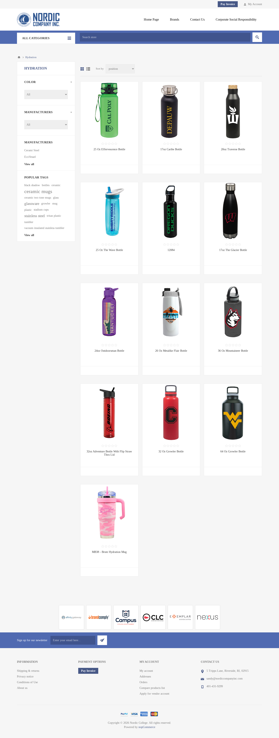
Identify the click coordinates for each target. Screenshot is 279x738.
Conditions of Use (27, 682)
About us (22, 687)
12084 (171, 250)
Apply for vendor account (154, 693)
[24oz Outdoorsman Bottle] (109, 312)
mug (54, 203)
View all (29, 164)
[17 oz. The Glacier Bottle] (233, 211)
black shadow (32, 185)
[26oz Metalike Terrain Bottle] (171, 312)
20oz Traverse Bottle (233, 149)
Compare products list (152, 687)
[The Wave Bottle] (109, 211)
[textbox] (165, 37)
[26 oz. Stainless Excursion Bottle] (171, 211)
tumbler (28, 222)
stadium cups (41, 209)
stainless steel (34, 216)
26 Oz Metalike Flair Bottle (171, 350)
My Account (255, 4)
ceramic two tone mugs (37, 197)
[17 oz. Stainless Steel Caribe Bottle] (171, 110)
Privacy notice (25, 676)
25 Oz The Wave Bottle (109, 250)
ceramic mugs (38, 191)
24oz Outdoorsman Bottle (109, 350)
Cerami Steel (31, 150)
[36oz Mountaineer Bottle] (233, 312)
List (88, 69)
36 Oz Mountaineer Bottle (233, 350)
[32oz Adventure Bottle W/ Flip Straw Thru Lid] (109, 412)
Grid (82, 69)
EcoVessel (30, 156)
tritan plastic (54, 215)
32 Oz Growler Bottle (171, 451)
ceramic (55, 185)
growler (45, 203)
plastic (28, 209)
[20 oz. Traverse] (233, 110)
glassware (31, 203)
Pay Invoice (228, 4)
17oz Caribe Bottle (171, 149)
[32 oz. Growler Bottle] (171, 412)
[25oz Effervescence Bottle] (109, 110)
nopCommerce (146, 727)
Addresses (145, 676)
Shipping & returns (28, 670)
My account (146, 670)
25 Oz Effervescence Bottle (109, 149)
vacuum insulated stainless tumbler (44, 228)
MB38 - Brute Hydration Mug (109, 552)
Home (19, 57)
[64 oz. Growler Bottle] (233, 412)
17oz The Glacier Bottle (233, 250)
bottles (45, 185)
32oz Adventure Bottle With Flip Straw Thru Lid (109, 453)
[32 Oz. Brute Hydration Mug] (109, 513)
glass (56, 197)
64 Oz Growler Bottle (233, 451)
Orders (143, 682)
